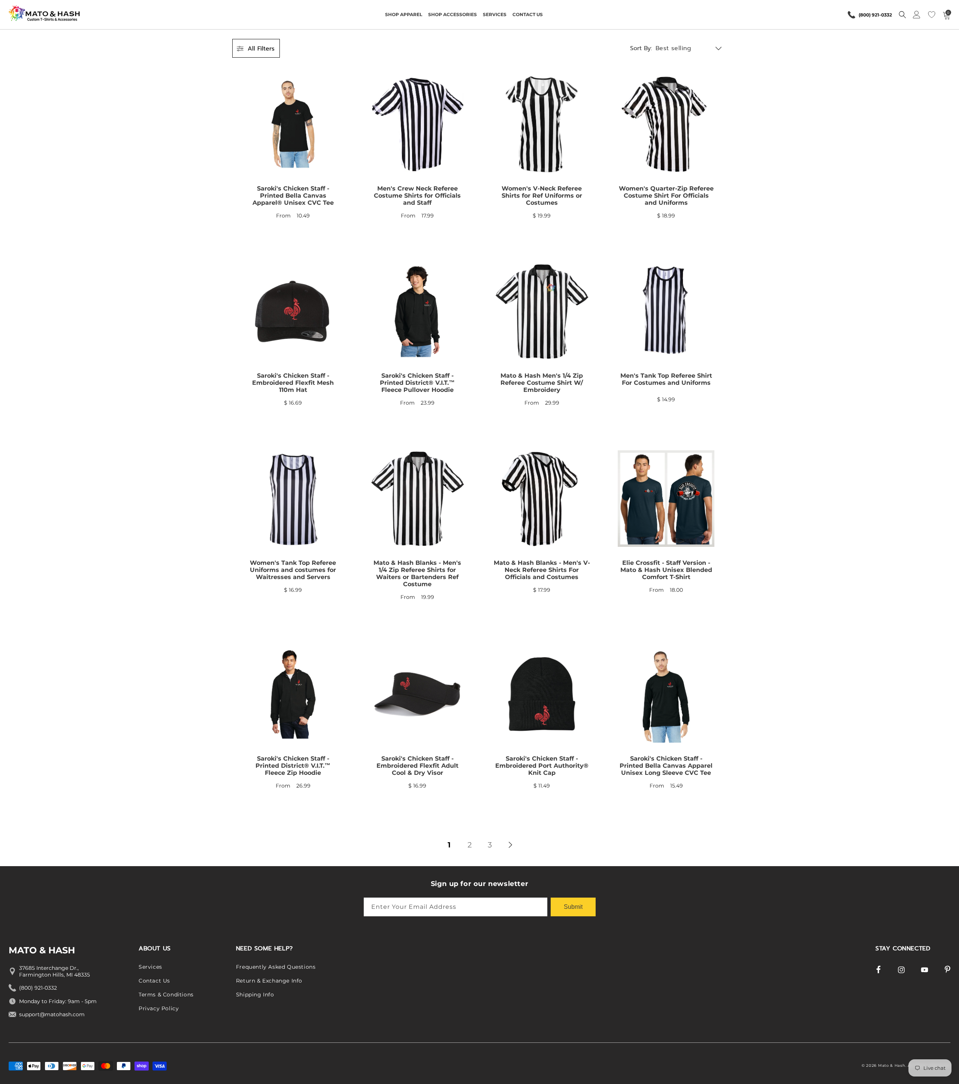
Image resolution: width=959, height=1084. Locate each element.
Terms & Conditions (166, 994)
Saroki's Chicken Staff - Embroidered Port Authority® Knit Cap (542, 765)
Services (150, 966)
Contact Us (154, 980)
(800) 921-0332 (875, 15)
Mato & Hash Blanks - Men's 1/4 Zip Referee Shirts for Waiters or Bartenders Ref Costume (417, 573)
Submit (573, 907)
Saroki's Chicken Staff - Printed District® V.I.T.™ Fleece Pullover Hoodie (417, 382)
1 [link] (449, 844)
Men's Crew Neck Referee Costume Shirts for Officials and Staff (417, 195)
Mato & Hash (891, 1065)
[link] (293, 156)
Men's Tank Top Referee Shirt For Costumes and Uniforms (666, 379)
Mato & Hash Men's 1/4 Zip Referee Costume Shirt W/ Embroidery (541, 382)
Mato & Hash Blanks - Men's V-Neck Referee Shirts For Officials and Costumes (542, 570)
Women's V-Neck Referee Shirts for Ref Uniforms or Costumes (542, 195)
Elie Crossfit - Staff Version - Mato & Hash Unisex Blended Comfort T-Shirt (666, 570)
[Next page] (510, 845)
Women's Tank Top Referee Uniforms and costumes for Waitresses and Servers (293, 570)
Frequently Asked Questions (276, 966)
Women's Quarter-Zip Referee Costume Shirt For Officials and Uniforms (666, 195)
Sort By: (641, 48)
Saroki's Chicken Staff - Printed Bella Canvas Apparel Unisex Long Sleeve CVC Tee (666, 765)
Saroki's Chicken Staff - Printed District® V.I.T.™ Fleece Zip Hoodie (292, 765)
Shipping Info (255, 994)
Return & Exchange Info (269, 980)
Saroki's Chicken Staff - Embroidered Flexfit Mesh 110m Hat (293, 382)
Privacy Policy (159, 1008)
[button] (403, 14)
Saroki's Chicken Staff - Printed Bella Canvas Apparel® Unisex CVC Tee (293, 195)
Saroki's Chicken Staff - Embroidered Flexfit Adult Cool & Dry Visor (417, 765)
